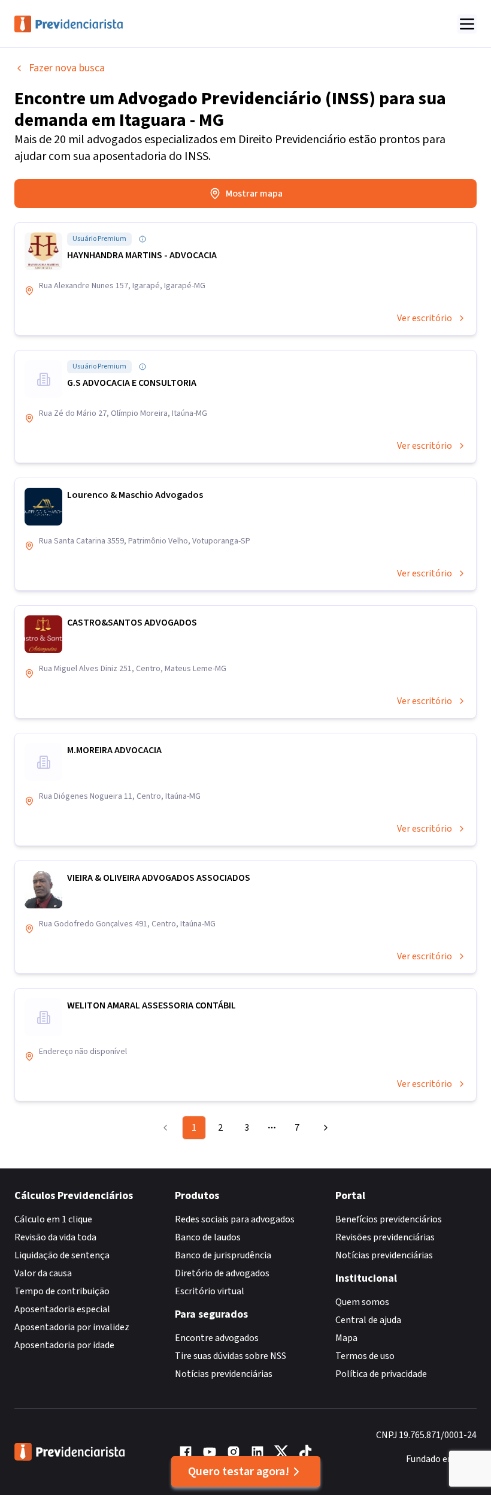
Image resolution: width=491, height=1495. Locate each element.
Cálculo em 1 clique (53, 1219)
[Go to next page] (324, 1128)
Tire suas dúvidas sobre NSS (230, 1356)
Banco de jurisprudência (223, 1255)
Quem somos (362, 1302)
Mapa (346, 1338)
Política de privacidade (381, 1374)
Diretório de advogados (222, 1273)
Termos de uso (365, 1356)
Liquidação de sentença (62, 1255)
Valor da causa (43, 1273)
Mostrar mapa (254, 193)
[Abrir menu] (467, 24)
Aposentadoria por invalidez (71, 1327)
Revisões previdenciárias (385, 1237)
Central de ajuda (368, 1320)
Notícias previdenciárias (223, 1374)
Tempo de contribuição (62, 1291)
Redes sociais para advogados (235, 1219)
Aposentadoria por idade (64, 1345)
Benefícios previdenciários (388, 1219)
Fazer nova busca (67, 68)
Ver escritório (424, 318)
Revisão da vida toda (55, 1237)
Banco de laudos (208, 1237)
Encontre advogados (217, 1338)
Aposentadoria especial (62, 1309)
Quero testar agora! (238, 1471)
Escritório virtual (209, 1291)
